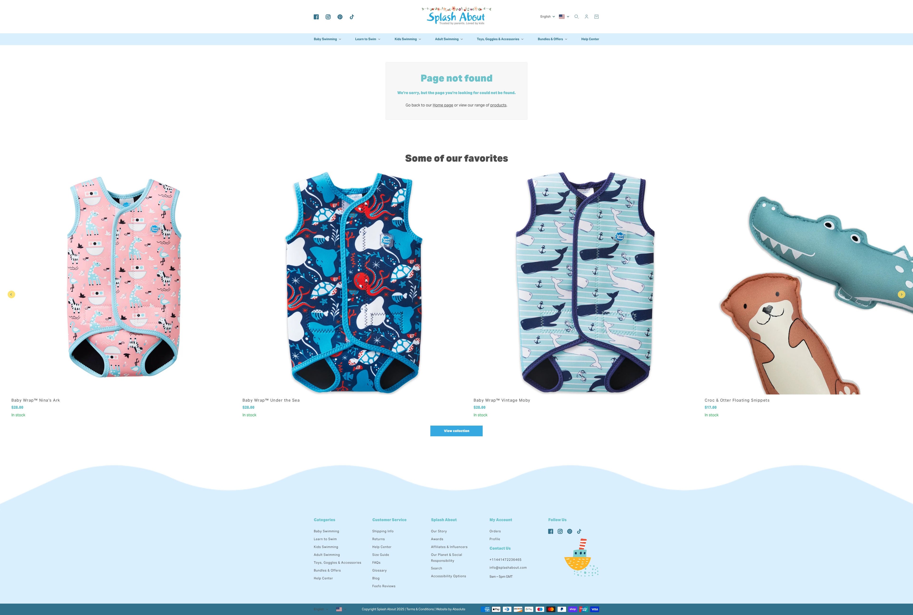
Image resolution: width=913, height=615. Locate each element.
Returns (378, 539)
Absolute (458, 609)
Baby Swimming (326, 531)
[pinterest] (340, 16)
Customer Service (389, 519)
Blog (376, 578)
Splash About (444, 519)
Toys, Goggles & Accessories (337, 563)
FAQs (376, 563)
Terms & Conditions (420, 609)
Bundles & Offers (327, 570)
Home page (443, 105)
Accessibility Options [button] (448, 576)
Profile (495, 539)
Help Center (323, 578)
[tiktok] (352, 16)
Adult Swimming (327, 555)
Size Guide (380, 555)
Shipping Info (383, 531)
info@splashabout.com (508, 568)
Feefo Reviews (384, 586)
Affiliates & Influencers (449, 547)
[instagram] (328, 16)
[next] (901, 294)
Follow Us (557, 519)
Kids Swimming (326, 547)
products (498, 105)
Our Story (439, 531)
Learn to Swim (325, 539)
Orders (495, 531)
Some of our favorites (456, 158)
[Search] (576, 16)
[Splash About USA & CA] (456, 17)
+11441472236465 (506, 560)
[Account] (586, 16)
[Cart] (596, 16)
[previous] (11, 294)
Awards (437, 539)
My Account (501, 519)
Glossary (379, 570)
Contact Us (500, 548)
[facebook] (316, 16)
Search (436, 568)
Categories (324, 519)
